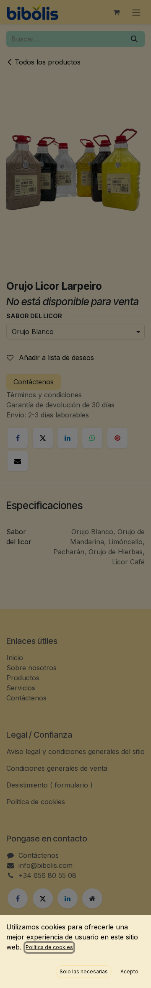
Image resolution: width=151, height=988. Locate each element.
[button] (84, 971)
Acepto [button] (129, 971)
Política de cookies (49, 947)
